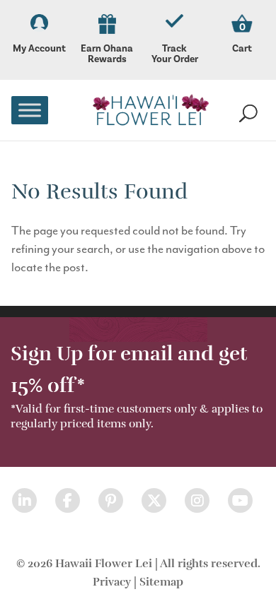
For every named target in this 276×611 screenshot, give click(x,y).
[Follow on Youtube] (240, 500)
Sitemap (161, 582)
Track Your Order (174, 54)
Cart (242, 48)
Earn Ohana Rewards (107, 54)
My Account (39, 48)
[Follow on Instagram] (197, 500)
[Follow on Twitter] (154, 500)
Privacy (112, 582)
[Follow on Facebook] (67, 500)
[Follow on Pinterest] (110, 500)
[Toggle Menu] (29, 110)
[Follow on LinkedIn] (24, 500)
